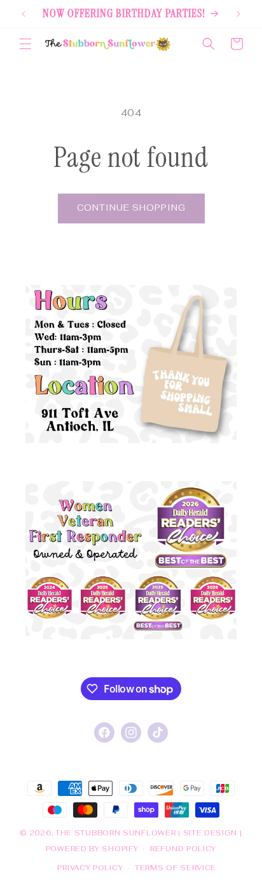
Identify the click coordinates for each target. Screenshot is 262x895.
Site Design (210, 832)
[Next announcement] (238, 14)
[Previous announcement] (24, 14)
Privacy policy (90, 867)
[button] (25, 44)
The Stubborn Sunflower (115, 832)
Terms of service (175, 867)
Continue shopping (131, 207)
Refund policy (183, 848)
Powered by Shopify (92, 848)
